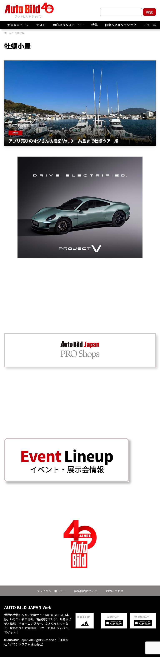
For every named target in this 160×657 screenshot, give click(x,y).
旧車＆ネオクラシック (120, 25)
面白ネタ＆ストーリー (68, 25)
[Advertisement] (80, 287)
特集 (94, 25)
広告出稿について (86, 591)
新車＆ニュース (18, 25)
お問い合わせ (114, 591)
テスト (41, 25)
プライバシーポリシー (51, 591)
